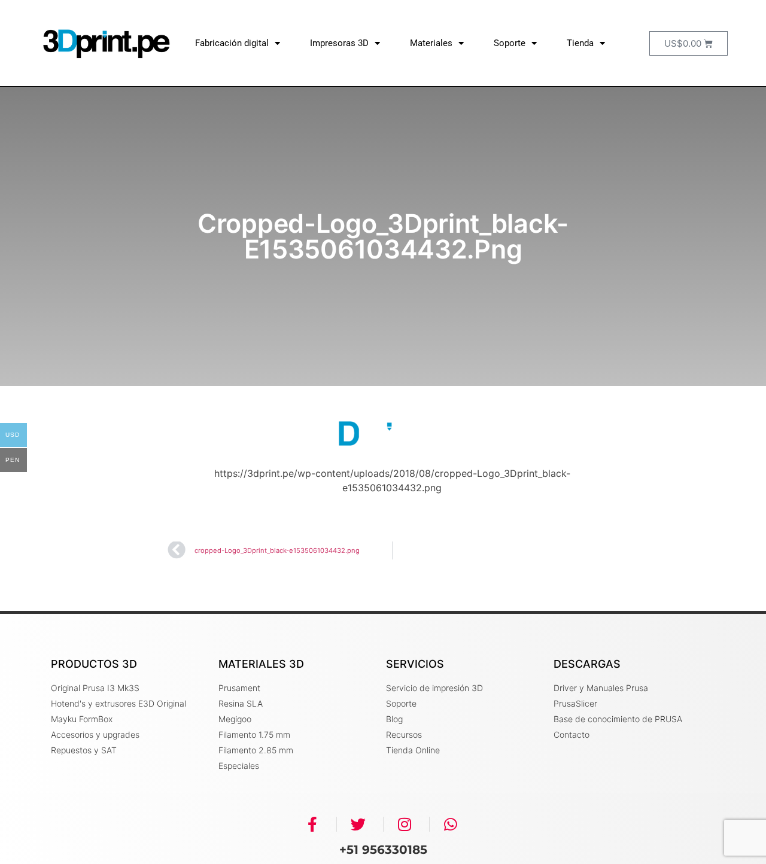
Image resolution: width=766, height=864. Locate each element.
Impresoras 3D (339, 43)
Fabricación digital (232, 43)
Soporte (509, 43)
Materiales (431, 43)
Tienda (580, 43)
